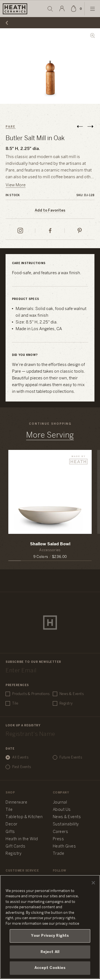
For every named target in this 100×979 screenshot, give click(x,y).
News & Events (71, 694)
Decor (12, 824)
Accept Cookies (50, 968)
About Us (62, 810)
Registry (66, 703)
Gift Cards (15, 846)
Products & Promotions (31, 694)
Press (58, 839)
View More (16, 185)
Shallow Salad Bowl (50, 544)
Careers (60, 832)
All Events (20, 757)
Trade (58, 854)
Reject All (50, 952)
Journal (60, 802)
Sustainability (66, 824)
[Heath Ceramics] (50, 622)
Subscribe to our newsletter (33, 662)
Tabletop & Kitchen (24, 817)
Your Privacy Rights (50, 936)
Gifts (10, 832)
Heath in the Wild (22, 839)
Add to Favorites (50, 210)
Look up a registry (23, 725)
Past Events (21, 767)
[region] (50, 927)
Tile (15, 703)
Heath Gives (64, 846)
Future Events (70, 757)
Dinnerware (16, 802)
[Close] (93, 883)
